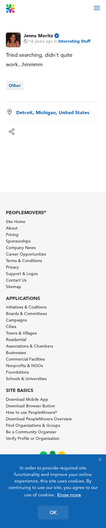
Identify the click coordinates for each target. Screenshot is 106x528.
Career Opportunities (26, 254)
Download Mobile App (27, 399)
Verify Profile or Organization (32, 438)
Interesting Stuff (74, 41)
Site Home (15, 221)
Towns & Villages (21, 333)
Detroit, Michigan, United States (52, 112)
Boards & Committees (26, 313)
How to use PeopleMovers (31, 412)
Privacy (12, 267)
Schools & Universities (26, 378)
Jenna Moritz (38, 35)
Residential (16, 339)
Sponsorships (18, 241)
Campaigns (16, 320)
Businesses (16, 352)
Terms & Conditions (24, 260)
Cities (11, 326)
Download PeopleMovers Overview (39, 419)
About (12, 228)
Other (15, 85)
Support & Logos (22, 273)
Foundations (17, 372)
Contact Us (16, 280)
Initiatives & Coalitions (26, 307)
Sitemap (13, 286)
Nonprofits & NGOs (24, 365)
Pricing (12, 234)
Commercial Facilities (25, 359)
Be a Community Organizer (31, 432)
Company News (21, 247)
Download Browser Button (30, 405)
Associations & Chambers (29, 346)
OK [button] (53, 513)
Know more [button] (69, 495)
